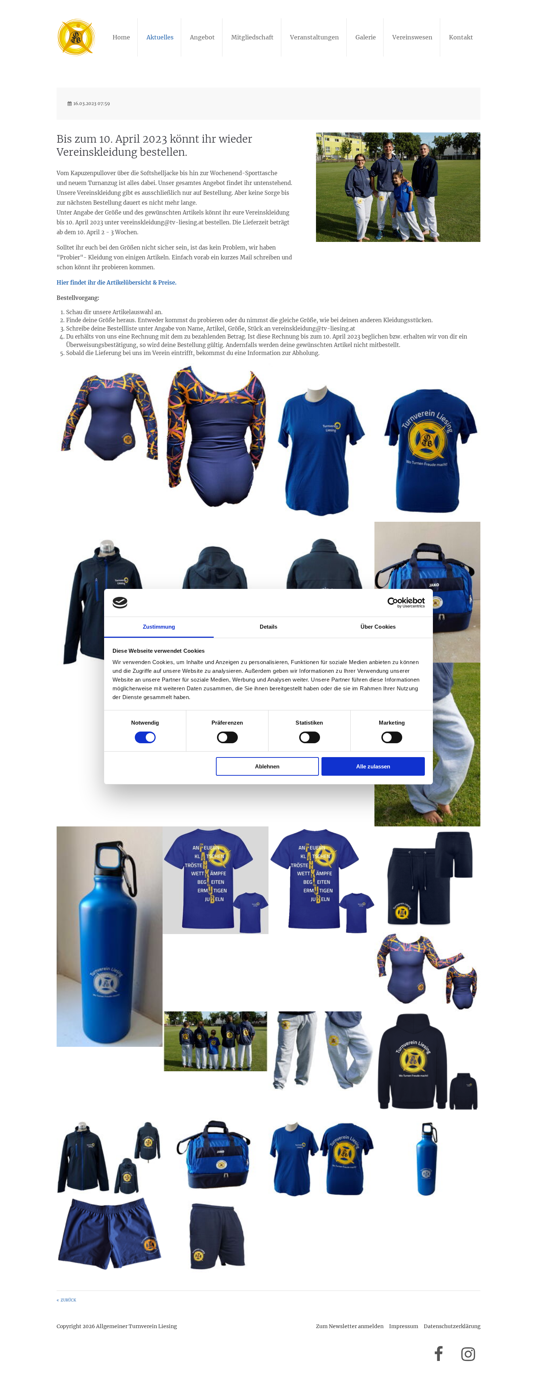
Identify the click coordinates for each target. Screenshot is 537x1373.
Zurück (68, 1300)
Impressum (403, 1326)
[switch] (227, 737)
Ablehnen (267, 766)
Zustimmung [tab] (159, 627)
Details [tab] (269, 627)
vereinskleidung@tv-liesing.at (313, 328)
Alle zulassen (373, 766)
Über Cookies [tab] (378, 627)
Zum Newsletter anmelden (350, 1326)
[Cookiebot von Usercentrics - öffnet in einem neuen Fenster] (393, 602)
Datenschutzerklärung (452, 1326)
